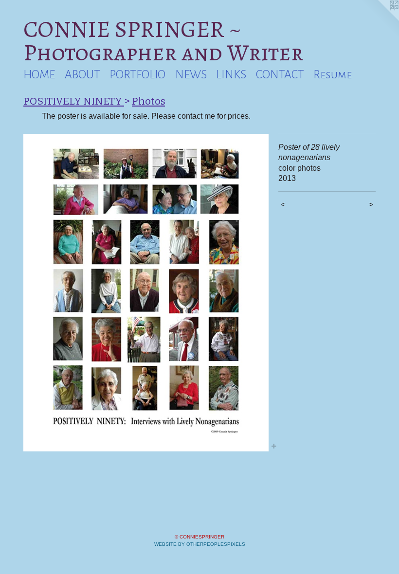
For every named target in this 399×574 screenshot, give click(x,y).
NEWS (191, 74)
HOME (39, 74)
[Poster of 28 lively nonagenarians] (146, 292)
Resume (332, 74)
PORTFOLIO (137, 74)
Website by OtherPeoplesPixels (199, 544)
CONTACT (280, 74)
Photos (148, 101)
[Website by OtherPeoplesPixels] (379, 19)
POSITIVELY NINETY (73, 101)
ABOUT (82, 74)
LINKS (231, 74)
